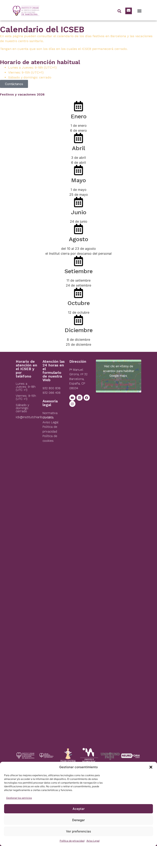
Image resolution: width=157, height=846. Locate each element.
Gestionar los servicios (19, 797)
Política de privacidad (72, 840)
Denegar (78, 820)
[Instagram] (72, 404)
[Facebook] (87, 398)
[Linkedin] (79, 398)
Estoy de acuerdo (118, 384)
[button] (151, 767)
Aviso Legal (93, 840)
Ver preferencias (78, 831)
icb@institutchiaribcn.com (34, 417)
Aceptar (79, 809)
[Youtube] (72, 398)
